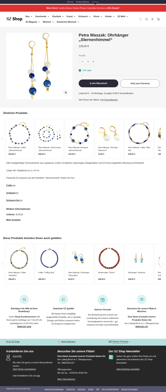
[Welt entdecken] (59, 341)
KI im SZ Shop (13, 342)
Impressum (81, 389)
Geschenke (40, 16)
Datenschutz (70, 389)
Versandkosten (111, 100)
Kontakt (90, 389)
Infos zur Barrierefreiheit (110, 389)
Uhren (96, 16)
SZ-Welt (121, 16)
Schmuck (83, 16)
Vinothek (56, 16)
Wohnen (47, 22)
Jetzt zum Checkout (140, 83)
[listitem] (19, 139)
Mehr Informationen (66, 379)
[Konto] (152, 19)
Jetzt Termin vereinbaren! (24, 369)
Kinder (108, 16)
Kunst (70, 16)
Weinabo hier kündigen (129, 389)
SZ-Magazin (31, 22)
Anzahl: (82, 55)
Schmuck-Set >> (14, 200)
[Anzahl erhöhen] (93, 61)
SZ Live (70, 2)
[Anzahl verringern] (82, 61)
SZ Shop (95, 2)
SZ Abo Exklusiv (82, 2)
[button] (2, 138)
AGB (97, 389)
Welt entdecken (68, 342)
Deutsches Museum (66, 22)
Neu (28, 16)
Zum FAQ (17, 356)
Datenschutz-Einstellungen (54, 389)
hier (38, 376)
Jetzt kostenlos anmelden (128, 369)
